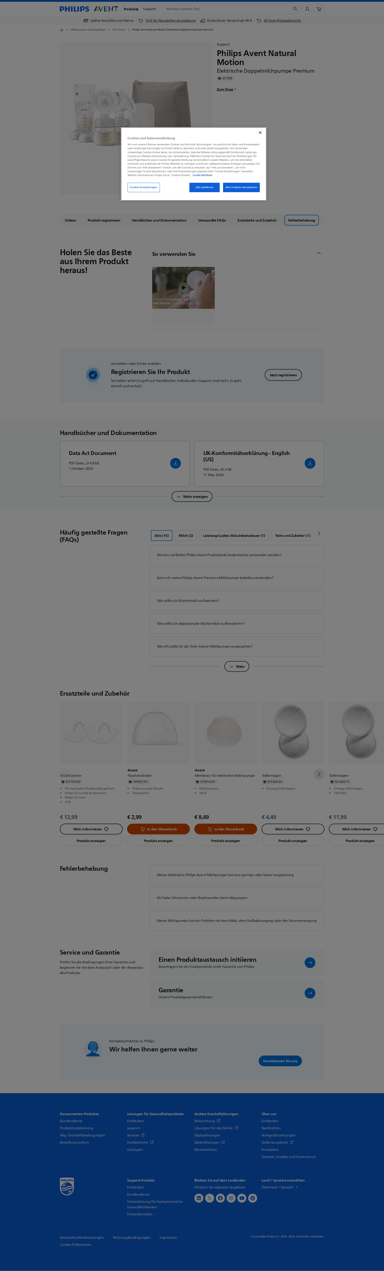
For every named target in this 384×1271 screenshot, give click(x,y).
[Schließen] (260, 132)
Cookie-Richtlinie (202, 175)
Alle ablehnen (204, 187)
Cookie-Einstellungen (143, 187)
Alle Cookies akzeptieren (241, 187)
